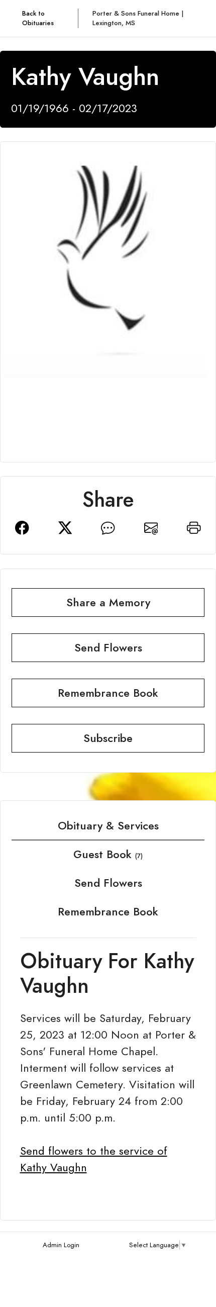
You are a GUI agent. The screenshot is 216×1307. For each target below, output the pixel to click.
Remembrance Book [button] (108, 693)
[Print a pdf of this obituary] (194, 526)
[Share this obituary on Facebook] (22, 526)
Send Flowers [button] (108, 648)
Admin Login (61, 1245)
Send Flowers (108, 883)
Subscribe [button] (108, 738)
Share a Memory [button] (108, 602)
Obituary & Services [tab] (108, 825)
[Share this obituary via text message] (108, 526)
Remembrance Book (108, 911)
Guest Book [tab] (108, 854)
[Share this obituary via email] (151, 526)
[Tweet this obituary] (65, 526)
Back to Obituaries (38, 18)
